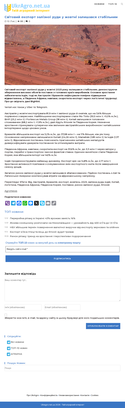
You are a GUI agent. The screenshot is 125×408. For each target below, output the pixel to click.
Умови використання (69, 395)
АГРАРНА (16, 354)
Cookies (94, 395)
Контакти (84, 395)
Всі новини (17, 342)
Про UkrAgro (33, 395)
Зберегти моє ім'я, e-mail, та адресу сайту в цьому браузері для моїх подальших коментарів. (62, 317)
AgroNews (11, 190)
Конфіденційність (48, 395)
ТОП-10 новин (19, 348)
